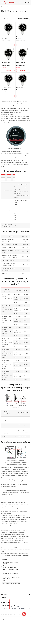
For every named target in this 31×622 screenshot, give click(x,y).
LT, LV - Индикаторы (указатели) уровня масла (12, 577)
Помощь (3, 597)
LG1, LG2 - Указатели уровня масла (10, 570)
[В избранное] (13, 23)
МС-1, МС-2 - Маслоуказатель (11, 583)
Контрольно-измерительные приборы (10, 563)
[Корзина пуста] (28, 2)
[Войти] (25, 2)
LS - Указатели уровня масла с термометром (11, 574)
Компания (4, 594)
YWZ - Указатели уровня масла (11, 581)
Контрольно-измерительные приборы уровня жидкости (10, 566)
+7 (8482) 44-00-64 (6, 602)
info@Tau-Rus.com (6, 605)
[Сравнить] (13, 26)
